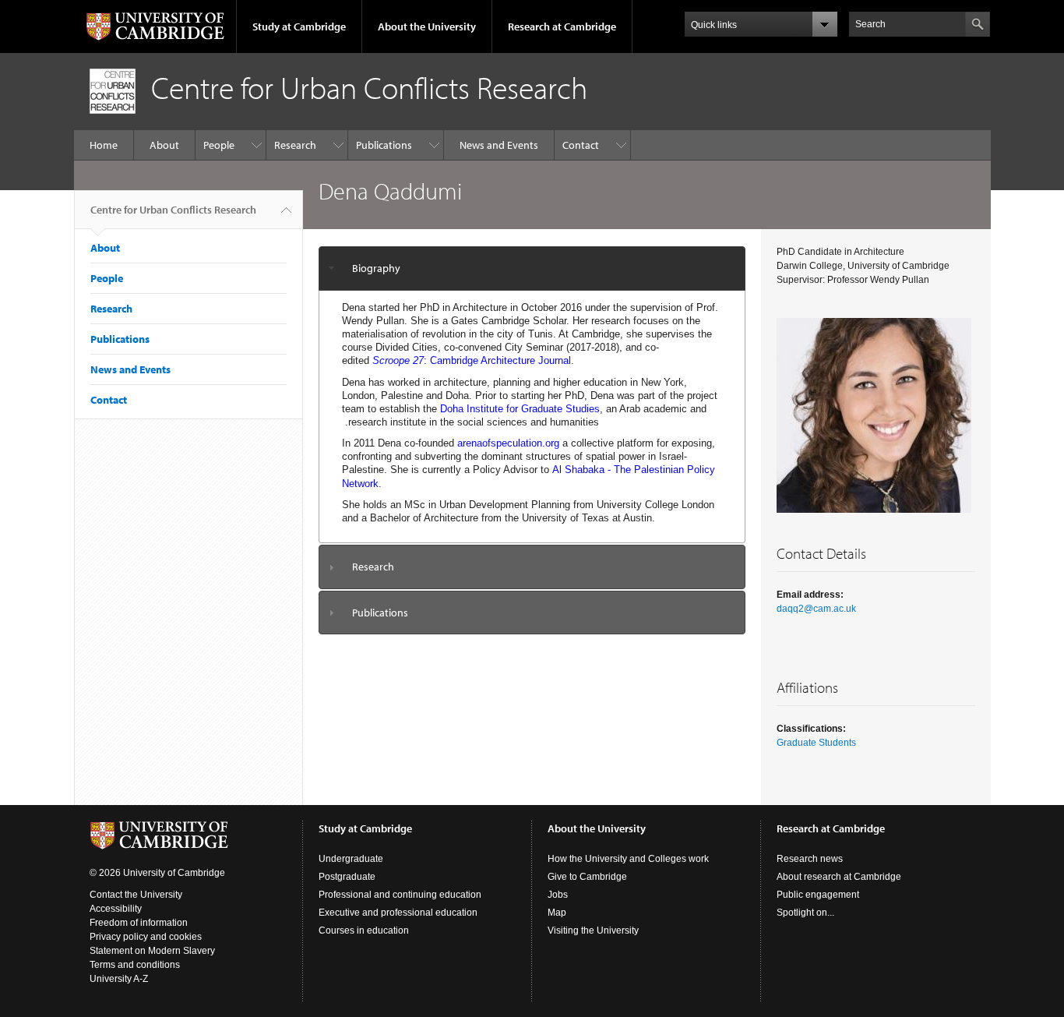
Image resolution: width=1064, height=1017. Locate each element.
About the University (427, 26)
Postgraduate (347, 876)
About (164, 145)
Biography (376, 268)
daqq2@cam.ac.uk (816, 608)
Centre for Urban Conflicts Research (173, 210)
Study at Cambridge (299, 26)
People (218, 145)
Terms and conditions (135, 964)
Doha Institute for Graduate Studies (520, 409)
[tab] (532, 268)
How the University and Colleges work (628, 858)
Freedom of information (139, 922)
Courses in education (364, 930)
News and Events (499, 145)
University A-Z (119, 978)
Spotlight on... (805, 912)
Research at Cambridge (562, 26)
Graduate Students (816, 742)
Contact (580, 145)
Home (104, 145)
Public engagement (818, 894)
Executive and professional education (398, 912)
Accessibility (116, 908)
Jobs (558, 894)
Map (557, 912)
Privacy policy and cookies (146, 936)
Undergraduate (351, 858)
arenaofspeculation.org (508, 443)
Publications (384, 145)
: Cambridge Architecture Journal (471, 360)
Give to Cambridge (587, 876)
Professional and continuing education (400, 894)
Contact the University (136, 894)
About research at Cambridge (839, 876)
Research (295, 145)
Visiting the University (593, 930)
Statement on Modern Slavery (152, 950)
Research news (810, 858)
